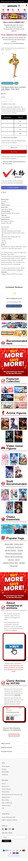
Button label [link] (14, 735)
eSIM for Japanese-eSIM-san (10, 820)
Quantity (3, 97)
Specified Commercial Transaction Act (12, 794)
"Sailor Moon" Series (7, 83)
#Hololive (20, 550)
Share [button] (4, 192)
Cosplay (4, 769)
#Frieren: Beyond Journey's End (14, 557)
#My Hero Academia (10, 550)
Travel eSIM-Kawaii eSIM (8, 817)
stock (16, 83)
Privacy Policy (5, 792)
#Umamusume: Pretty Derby (13, 547)
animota (11, 855)
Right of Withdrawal (7, 802)
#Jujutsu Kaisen (19, 544)
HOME (2, 48)
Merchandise (5, 772)
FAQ (3, 808)
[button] (4, 6)
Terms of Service (6, 789)
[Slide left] (10, 80)
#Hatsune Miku (9, 544)
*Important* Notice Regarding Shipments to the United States (14, 162)
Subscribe (6, 840)
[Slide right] (17, 80)
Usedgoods (5, 774)
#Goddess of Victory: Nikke (10, 563)
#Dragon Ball (13, 566)
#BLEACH (22, 563)
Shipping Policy (6, 797)
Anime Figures (6, 766)
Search (4, 783)
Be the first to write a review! (14, 306)
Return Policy (5, 800)
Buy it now (14, 152)
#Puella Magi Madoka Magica (14, 553)
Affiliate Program (6, 805)
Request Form (5, 786)
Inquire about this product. (10, 137)
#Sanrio (18, 560)
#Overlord (11, 560)
